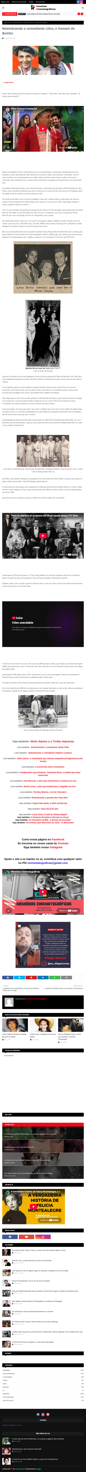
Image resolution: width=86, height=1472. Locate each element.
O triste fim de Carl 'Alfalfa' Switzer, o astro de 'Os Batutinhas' (27, 1160)
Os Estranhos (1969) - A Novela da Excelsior (50, 820)
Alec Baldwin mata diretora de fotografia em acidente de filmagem (37, 1301)
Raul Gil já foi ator (49, 809)
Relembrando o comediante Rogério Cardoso (50, 753)
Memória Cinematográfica (36, 999)
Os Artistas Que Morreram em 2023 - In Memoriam (49, 823)
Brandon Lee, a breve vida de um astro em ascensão (32, 1261)
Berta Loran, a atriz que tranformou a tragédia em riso (50, 786)
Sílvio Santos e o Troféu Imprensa (52, 741)
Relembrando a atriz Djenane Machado (19, 1147)
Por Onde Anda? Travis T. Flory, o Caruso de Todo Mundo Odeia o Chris (38, 1250)
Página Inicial (5, 2)
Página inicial (8, 22)
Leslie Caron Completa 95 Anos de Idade (43, 1035)
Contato (31, 2)
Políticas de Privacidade (19, 2)
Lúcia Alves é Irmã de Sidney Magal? (49, 814)
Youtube (63, 843)
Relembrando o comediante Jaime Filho (50, 747)
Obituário (43, 1394)
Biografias (43, 1370)
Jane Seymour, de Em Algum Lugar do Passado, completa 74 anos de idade (40, 1271)
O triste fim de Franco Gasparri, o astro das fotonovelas (33, 1342)
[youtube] (26, 1237)
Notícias (43, 1387)
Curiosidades (43, 1377)
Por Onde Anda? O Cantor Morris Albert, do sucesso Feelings (35, 1322)
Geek (43, 1384)
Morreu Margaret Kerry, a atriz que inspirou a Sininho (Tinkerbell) (69, 1036)
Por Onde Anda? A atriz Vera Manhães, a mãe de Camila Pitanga (28, 1173)
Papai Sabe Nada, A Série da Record (50, 803)
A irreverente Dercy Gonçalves (49, 767)
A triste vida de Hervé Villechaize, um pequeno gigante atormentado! (30, 1134)
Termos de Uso (40, 2)
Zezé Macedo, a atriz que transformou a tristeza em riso (49, 781)
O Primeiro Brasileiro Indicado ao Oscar (50, 817)
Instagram (56, 847)
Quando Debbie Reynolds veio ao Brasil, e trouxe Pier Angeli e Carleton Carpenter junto (45, 1291)
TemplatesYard (20, 1469)
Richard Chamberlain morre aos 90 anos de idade (31, 1281)
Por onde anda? (43, 1397)
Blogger (38, 1469)
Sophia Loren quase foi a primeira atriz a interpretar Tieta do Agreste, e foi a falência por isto (47, 1332)
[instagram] (81, 2)
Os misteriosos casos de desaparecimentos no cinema (32, 1311)
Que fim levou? (43, 1400)
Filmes (43, 1380)
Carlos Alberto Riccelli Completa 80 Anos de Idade (43, 14)
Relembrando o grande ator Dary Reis (50, 798)
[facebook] (78, 2)
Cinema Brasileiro (43, 1373)
